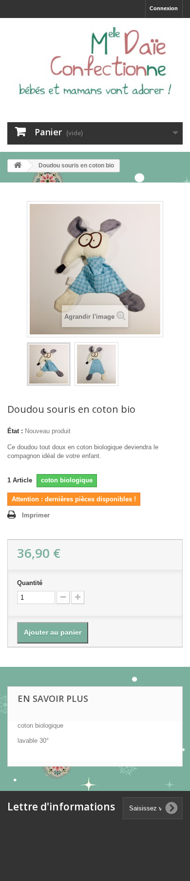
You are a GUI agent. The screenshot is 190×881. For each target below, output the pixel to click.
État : (15, 431)
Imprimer (36, 515)
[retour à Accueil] (17, 166)
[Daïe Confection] (95, 61)
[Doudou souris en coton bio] (48, 364)
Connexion (164, 8)
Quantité (29, 583)
